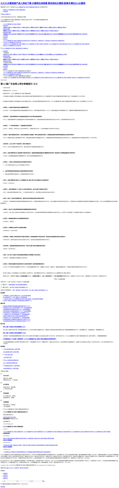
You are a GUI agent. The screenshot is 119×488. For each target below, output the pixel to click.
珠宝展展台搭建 (31, 452)
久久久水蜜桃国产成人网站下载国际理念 (33, 431)
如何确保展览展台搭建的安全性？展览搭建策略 (16, 309)
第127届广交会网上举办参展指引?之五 (14, 333)
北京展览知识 (33, 40)
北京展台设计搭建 (7, 445)
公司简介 (5, 44)
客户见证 (68, 44)
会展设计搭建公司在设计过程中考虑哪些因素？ (16, 316)
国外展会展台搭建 (53, 445)
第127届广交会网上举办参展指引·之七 (38, 290)
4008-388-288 (6, 417)
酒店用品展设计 (47, 452)
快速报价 (5, 473)
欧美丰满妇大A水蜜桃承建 (26, 438)
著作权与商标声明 (24, 468)
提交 (43, 481)
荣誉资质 (46, 44)
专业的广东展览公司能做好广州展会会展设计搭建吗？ (17, 300)
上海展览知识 (40, 40)
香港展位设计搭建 (44, 445)
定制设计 (5, 475)
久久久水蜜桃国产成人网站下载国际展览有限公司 (27, 7)
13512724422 (13, 417)
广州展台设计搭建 (25, 445)
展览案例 (5, 25)
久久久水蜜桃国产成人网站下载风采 (57, 44)
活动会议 (5, 37)
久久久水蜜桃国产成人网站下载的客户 (80, 44)
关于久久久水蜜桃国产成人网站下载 (12, 42)
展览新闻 (18, 290)
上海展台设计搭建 (16, 445)
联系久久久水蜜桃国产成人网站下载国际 (100, 431)
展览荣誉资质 (67, 431)
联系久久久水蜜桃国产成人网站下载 (12, 45)
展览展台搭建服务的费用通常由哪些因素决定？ (17, 306)
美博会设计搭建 (15, 452)
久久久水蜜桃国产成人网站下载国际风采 (80, 431)
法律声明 (16, 468)
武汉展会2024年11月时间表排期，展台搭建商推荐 (16, 317)
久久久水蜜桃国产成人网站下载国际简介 (13, 431)
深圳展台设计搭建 (35, 445)
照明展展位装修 (39, 452)
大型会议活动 (37, 438)
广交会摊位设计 (7, 452)
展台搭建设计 (7, 27)
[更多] (6, 346)
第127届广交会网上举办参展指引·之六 (19, 287)
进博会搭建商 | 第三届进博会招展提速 (18, 284)
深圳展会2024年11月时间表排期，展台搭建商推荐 (17, 307)
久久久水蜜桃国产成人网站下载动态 (35, 44)
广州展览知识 (47, 40)
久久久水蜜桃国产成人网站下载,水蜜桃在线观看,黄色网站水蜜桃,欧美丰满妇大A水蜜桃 (43, 3)
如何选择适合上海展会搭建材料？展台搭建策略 (17, 311)
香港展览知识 (61, 40)
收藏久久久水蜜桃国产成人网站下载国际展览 (14, 9)
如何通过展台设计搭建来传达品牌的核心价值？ (17, 319)
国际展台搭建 (6, 29)
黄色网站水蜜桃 (7, 32)
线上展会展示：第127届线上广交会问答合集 (15, 297)
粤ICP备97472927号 (9, 468)
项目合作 (5, 476)
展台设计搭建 (7, 54)
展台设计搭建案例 (7, 440)
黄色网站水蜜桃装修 (15, 438)
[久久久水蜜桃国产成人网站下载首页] (14, 48)
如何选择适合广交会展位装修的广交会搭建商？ (16, 312)
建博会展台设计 (23, 452)
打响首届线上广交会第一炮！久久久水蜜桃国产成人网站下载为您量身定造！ (30, 339)
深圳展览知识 (54, 40)
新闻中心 (5, 39)
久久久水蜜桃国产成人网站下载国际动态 (13, 40)
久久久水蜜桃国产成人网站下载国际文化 (53, 431)
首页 (14, 290)
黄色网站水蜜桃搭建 (10, 34)
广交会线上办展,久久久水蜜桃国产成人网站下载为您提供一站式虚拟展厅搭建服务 (23, 299)
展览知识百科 (26, 40)
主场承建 (5, 35)
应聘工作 (5, 478)
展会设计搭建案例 (7, 446)
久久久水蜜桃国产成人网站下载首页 (12, 24)
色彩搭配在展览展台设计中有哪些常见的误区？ (17, 321)
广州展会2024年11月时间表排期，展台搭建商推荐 (16, 314)
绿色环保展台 (43, 438)
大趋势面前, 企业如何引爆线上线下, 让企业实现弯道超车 (17, 295)
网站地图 (5, 11)
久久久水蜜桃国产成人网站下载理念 (17, 44)
